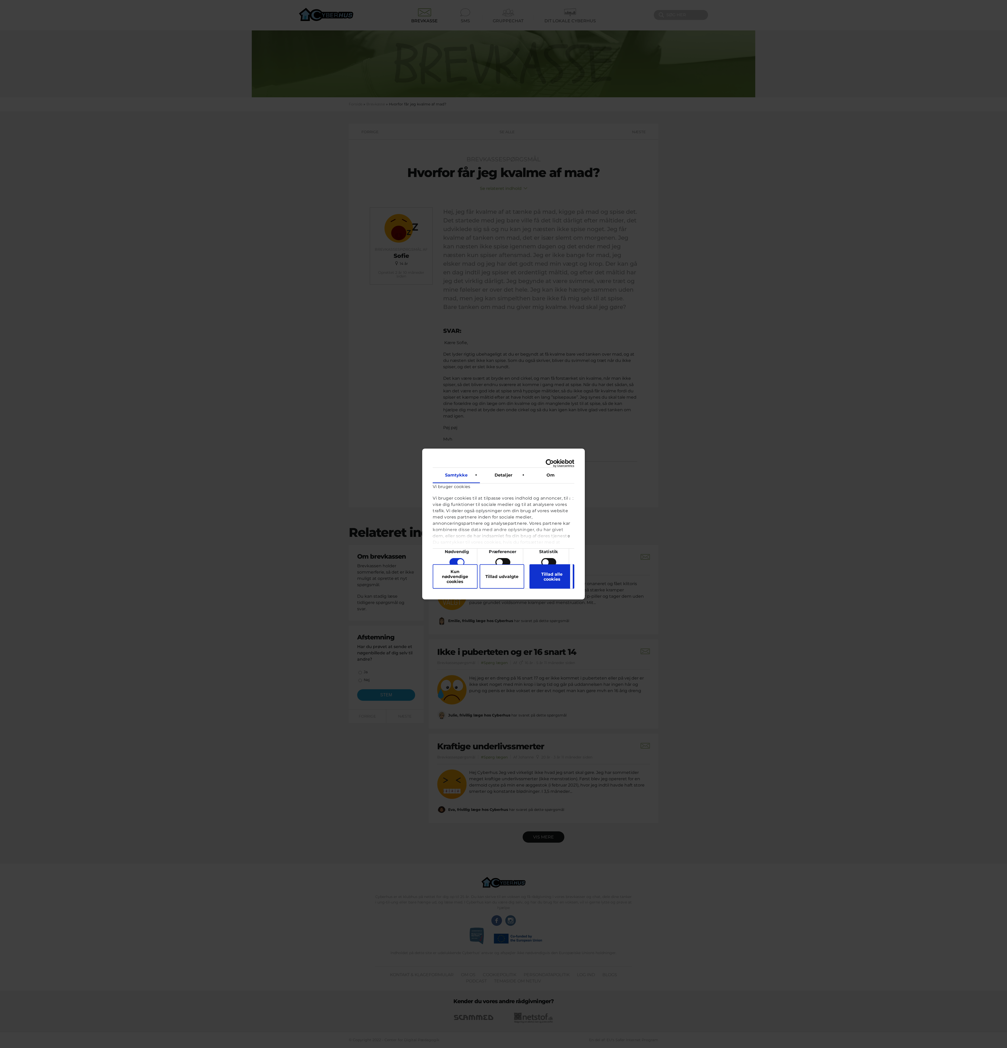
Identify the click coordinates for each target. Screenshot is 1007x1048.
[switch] (502, 562)
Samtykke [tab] (456, 475)
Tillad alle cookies (552, 576)
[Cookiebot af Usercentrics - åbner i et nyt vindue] (551, 463)
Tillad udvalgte (501, 576)
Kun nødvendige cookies (455, 576)
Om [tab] (551, 475)
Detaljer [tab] (503, 475)
